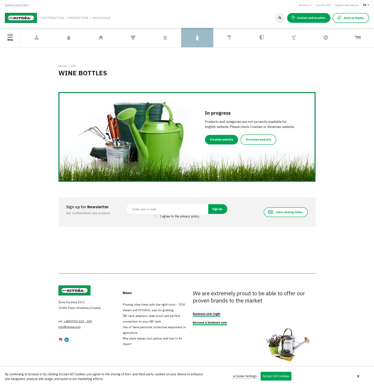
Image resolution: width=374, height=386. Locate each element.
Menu (10, 40)
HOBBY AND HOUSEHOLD (93, 37)
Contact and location (311, 18)
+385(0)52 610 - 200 (78, 321)
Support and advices (347, 5)
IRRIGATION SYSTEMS (69, 38)
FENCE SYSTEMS (165, 38)
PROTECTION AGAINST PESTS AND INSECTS (324, 37)
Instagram (60, 340)
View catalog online (289, 212)
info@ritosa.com (69, 327)
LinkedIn (66, 340)
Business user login (16, 5)
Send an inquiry (354, 18)
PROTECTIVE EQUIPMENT (254, 37)
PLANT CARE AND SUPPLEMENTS (290, 37)
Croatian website (221, 139)
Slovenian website (258, 139)
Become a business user (210, 322)
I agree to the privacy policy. (180, 216)
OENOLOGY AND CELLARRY (128, 37)
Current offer (323, 5)
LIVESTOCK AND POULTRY (353, 37)
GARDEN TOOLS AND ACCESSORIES (34, 37)
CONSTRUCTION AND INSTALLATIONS (228, 37)
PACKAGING (197, 38)
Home (62, 66)
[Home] (21, 17)
